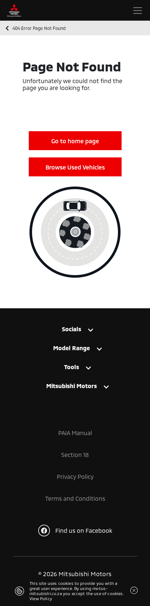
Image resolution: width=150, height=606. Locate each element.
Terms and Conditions (75, 498)
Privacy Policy (75, 476)
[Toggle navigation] (137, 10)
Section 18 (75, 454)
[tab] (75, 330)
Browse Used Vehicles (75, 167)
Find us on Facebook (83, 530)
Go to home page (75, 140)
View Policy (40, 598)
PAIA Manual (75, 432)
